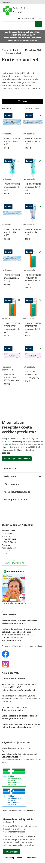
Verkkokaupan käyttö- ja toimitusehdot (19, 754)
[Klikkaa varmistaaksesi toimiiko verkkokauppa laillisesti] (22, 786)
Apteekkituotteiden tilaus (17, 491)
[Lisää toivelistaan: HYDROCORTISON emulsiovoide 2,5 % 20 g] (39, 206)
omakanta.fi (7, 444)
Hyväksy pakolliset (13, 857)
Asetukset (31, 857)
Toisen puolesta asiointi (16, 499)
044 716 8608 (10, 542)
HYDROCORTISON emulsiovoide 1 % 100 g (33, 141)
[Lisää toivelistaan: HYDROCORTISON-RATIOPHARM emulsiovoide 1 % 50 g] (39, 300)
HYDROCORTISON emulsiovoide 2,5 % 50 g (12, 278)
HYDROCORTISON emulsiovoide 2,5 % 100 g (12, 232)
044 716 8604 (10, 539)
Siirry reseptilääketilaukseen (17, 458)
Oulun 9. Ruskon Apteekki (22, 10)
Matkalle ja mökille (33, 50)
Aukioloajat (6, 2)
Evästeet (6, 751)
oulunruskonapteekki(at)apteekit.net (18, 690)
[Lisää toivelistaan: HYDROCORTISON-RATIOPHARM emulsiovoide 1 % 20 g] (19, 300)
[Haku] (38, 24)
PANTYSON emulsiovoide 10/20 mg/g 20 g (32, 374)
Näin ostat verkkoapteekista (14, 707)
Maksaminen (10, 476)
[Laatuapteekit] (22, 562)
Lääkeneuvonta (12, 484)
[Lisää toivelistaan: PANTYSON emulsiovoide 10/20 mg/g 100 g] (19, 348)
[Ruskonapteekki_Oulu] (22, 654)
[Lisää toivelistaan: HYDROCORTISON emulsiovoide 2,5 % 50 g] (19, 251)
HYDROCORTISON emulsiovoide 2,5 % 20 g (33, 232)
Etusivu (5, 50)
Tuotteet (17, 50)
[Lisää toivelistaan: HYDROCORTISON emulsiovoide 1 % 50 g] (39, 161)
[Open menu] (5, 18)
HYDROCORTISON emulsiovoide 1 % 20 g (12, 187)
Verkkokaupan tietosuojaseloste (16, 748)
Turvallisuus (10, 468)
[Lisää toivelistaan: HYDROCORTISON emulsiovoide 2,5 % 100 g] (19, 206)
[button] (22, 101)
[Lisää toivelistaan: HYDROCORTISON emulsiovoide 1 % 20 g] (19, 161)
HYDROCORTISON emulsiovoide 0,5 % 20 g (12, 141)
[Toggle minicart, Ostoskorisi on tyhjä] (40, 18)
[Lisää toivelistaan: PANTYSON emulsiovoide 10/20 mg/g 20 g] (39, 348)
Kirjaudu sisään (28, 18)
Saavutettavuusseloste (12, 756)
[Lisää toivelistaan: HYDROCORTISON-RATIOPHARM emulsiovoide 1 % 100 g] (39, 251)
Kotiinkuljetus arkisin (11, 640)
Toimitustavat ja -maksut (13, 710)
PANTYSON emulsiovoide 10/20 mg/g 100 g (11, 377)
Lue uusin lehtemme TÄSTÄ (14, 603)
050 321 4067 (15, 687)
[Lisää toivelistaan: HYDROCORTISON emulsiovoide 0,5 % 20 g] (19, 115)
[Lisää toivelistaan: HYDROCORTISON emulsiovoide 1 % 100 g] (39, 115)
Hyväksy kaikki (11, 851)
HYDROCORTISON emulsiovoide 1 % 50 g (33, 187)
